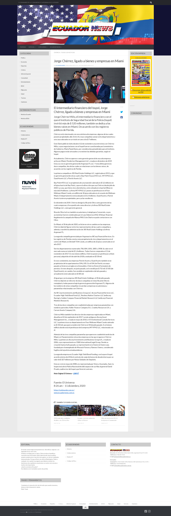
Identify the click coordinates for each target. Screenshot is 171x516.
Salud (22, 94)
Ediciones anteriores (141, 97)
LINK (75, 373)
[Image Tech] (29, 168)
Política (23, 58)
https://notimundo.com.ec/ (64, 390)
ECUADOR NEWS (55, 47)
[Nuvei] (29, 194)
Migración (24, 90)
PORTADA (23, 47)
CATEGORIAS (42, 47)
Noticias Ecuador (26, 114)
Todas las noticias (68, 52)
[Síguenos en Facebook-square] (145, 511)
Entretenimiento (25, 82)
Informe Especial (26, 74)
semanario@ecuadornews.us (122, 456)
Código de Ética (25, 143)
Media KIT (24, 139)
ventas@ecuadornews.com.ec (122, 465)
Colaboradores (25, 135)
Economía (24, 62)
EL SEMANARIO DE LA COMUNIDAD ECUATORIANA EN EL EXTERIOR (38, 2)
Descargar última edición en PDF (141, 91)
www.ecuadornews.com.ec (64, 393)
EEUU (22, 86)
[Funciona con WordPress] (26, 512)
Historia (23, 131)
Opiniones (24, 102)
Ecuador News (60, 65)
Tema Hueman (38, 512)
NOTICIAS (31, 47)
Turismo (23, 98)
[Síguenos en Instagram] (149, 511)
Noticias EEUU (25, 118)
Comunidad (24, 78)
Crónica (57, 52)
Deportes (24, 66)
